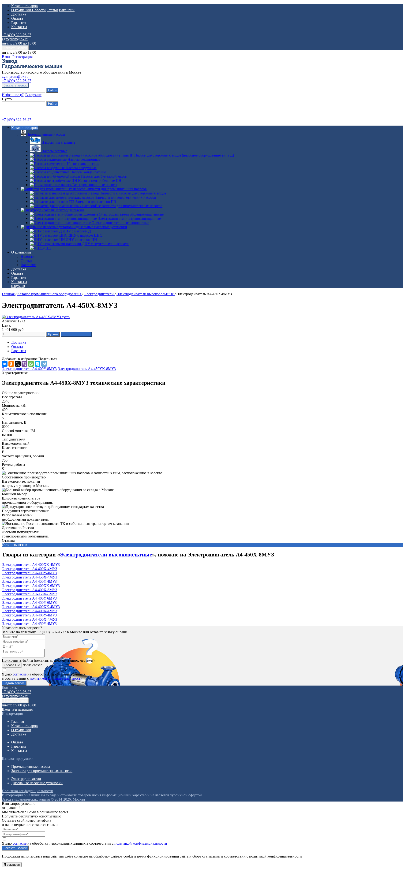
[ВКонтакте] (5, 364)
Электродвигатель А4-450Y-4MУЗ (29, 581)
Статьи (52, 10)
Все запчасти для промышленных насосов (128, 206)
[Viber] (24, 364)
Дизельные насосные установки (101, 227)
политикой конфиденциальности (56, 678)
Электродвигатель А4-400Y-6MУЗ (29, 598)
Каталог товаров (24, 6)
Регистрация (22, 57)
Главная (8, 294)
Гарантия (18, 23)
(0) (18, 286)
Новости (39, 10)
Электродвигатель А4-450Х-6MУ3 (29, 594)
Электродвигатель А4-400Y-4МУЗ (29, 573)
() (13, 95)
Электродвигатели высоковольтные (145, 294)
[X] (18, 364)
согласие (19, 674)
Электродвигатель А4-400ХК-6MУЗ (31, 586)
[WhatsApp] (31, 364)
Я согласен (12, 864)
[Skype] (37, 364)
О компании (21, 10)
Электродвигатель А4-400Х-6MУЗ (29, 590)
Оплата (17, 18)
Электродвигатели (69, 210)
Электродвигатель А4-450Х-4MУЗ (29, 577)
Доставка (18, 14)
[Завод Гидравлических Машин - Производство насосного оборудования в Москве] (32, 68)
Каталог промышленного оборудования (49, 294)
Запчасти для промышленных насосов (116, 189)
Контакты (19, 27)
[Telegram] (44, 364)
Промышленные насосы (45, 134)
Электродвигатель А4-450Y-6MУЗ (29, 602)
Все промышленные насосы (94, 185)
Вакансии (67, 10)
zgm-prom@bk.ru (15, 39)
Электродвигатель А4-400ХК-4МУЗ (31, 565)
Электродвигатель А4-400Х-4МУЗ (29, 569)
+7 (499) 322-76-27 (16, 35)
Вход (6, 57)
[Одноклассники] (11, 364)
